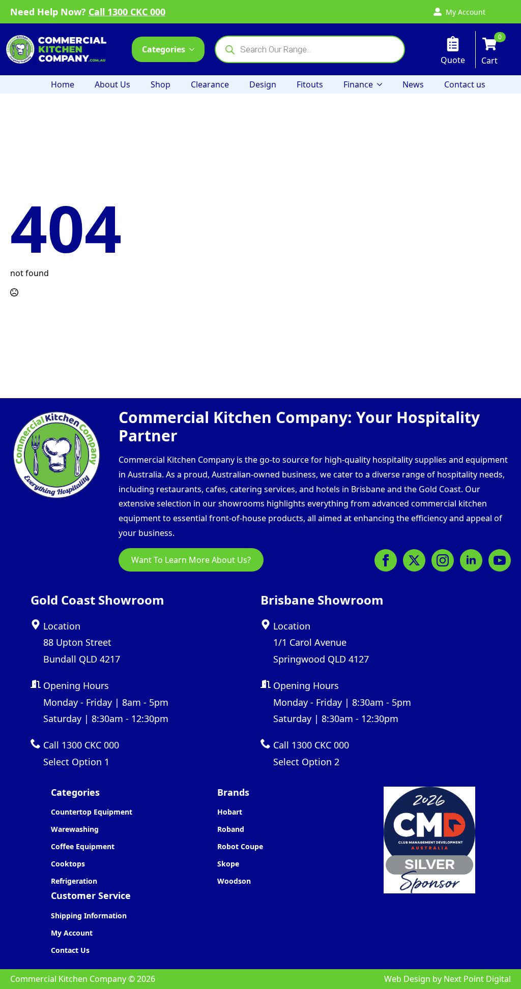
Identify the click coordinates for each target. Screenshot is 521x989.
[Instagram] (442, 560)
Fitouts (310, 84)
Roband (230, 829)
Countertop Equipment (91, 812)
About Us (112, 84)
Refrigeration (74, 881)
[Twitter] (414, 560)
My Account (72, 933)
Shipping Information (89, 915)
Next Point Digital (477, 978)
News (413, 84)
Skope (228, 863)
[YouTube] (499, 560)
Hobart (229, 812)
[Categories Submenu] (195, 49)
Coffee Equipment (82, 846)
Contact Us (70, 950)
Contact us (464, 84)
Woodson (234, 881)
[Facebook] (385, 560)
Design (262, 84)
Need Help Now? (87, 12)
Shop (160, 84)
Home (62, 84)
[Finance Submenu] (382, 84)
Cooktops (68, 863)
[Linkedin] (471, 560)
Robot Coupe (240, 846)
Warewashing (75, 829)
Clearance (210, 84)
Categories (163, 49)
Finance (358, 84)
